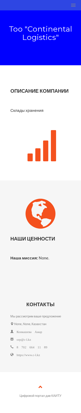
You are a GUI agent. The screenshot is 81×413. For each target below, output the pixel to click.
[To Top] (40, 387)
